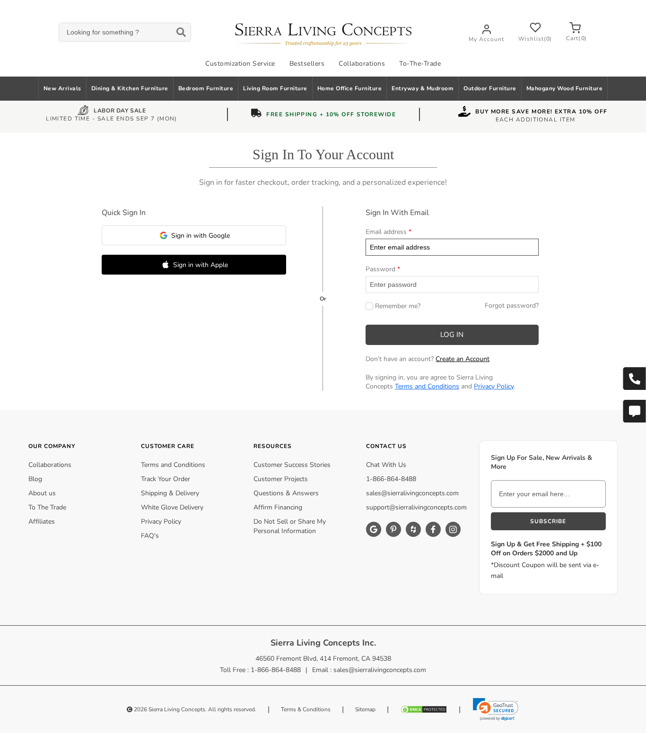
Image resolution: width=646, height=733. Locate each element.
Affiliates (41, 521)
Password (380, 269)
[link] (495, 709)
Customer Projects (280, 478)
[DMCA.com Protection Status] (423, 709)
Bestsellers (307, 63)
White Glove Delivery (172, 507)
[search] (124, 32)
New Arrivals (62, 88)
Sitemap (365, 709)
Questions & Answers (286, 493)
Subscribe (548, 521)
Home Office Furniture (349, 88)
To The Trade (47, 507)
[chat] (634, 411)
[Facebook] (433, 529)
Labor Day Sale (120, 112)
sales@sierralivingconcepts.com (412, 493)
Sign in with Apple (200, 264)
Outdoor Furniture (489, 88)
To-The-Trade (420, 63)
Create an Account (462, 358)
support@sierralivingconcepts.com (416, 507)
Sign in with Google (200, 235)
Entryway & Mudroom (423, 88)
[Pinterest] (393, 529)
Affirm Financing (277, 507)
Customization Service (240, 63)
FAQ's (150, 535)
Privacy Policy (494, 386)
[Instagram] (453, 529)
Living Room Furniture (275, 88)
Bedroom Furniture (206, 88)
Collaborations (362, 63)
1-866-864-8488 (391, 478)
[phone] (634, 378)
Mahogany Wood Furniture (564, 88)
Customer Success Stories (292, 464)
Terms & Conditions (306, 709)
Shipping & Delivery (170, 493)
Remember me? (397, 306)
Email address (386, 231)
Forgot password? (512, 305)
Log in (451, 334)
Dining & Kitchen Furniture (129, 88)
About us (42, 493)
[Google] (373, 529)
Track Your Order (165, 478)
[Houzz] (413, 529)
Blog (35, 478)
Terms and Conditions (427, 386)
